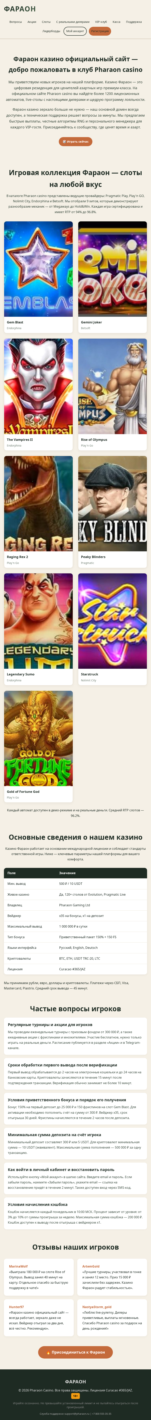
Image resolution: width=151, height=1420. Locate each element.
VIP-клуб (101, 22)
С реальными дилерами (72, 22)
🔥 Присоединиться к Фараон (75, 1352)
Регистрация (100, 31)
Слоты (46, 22)
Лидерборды (51, 31)
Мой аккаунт (75, 31)
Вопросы (15, 22)
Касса (116, 22)
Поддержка (134, 22)
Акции (32, 22)
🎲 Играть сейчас (75, 141)
